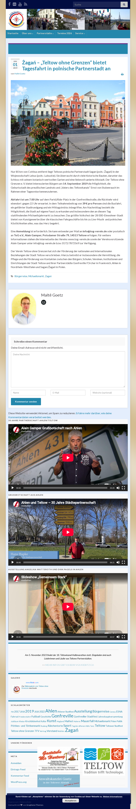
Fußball (35, 716)
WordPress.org (19, 782)
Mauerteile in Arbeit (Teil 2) (28, 47)
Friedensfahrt (25, 717)
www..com (32, 683)
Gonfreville (62, 715)
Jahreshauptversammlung (110, 716)
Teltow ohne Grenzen (22, 731)
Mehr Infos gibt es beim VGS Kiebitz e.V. (69, 664)
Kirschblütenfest (32, 721)
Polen (113, 721)
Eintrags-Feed (18, 769)
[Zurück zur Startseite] (68, 19)
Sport (67, 725)
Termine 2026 (64, 33)
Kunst (51, 721)
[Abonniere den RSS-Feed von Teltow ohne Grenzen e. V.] (25, 3)
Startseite (12, 33)
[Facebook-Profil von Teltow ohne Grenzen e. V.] (9, 3)
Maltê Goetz (19, 73)
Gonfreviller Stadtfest (86, 716)
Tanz (92, 726)
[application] (68, 457)
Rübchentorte (55, 725)
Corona (113, 712)
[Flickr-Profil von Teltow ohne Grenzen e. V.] (14, 3)
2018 (22, 711)
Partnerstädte (44, 33)
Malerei (77, 721)
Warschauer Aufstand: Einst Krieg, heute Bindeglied (98, 47)
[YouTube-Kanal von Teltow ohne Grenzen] (20, 3)
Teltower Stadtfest (114, 726)
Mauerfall (87, 721)
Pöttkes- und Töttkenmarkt (25, 725)
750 (12, 712)
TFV (36, 731)
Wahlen (61, 731)
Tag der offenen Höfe (81, 726)
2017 (17, 711)
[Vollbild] (123, 488)
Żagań (48, 276)
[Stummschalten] (118, 488)
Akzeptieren (70, 800)
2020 (36, 711)
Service (79, 33)
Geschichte (46, 716)
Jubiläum (14, 721)
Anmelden (16, 763)
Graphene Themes (35, 805)
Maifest (69, 721)
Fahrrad (14, 716)
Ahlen (51, 710)
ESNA (119, 711)
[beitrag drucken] (122, 74)
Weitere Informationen (112, 796)
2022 (42, 711)
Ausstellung (83, 711)
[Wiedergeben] (12, 488)
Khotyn (22, 721)
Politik (119, 721)
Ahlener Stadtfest (66, 711)
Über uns (27, 33)
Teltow (100, 725)
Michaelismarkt (36, 276)
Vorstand (52, 730)
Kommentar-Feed (20, 775)
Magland (60, 721)
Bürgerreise (21, 276)
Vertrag (43, 731)
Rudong (44, 726)
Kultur (43, 721)
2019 (29, 711)
